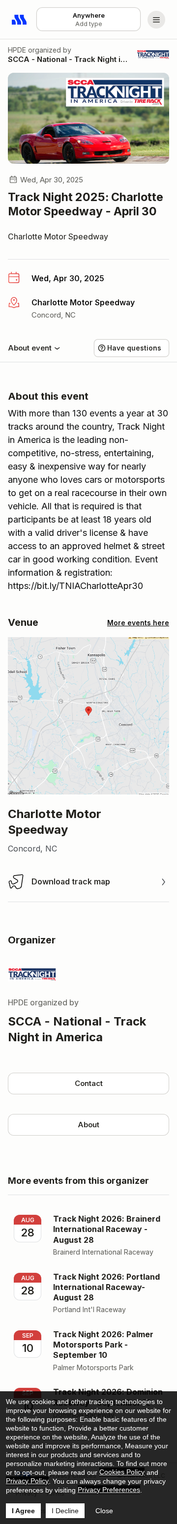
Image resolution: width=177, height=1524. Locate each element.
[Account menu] (156, 20)
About (88, 1124)
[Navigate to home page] (20, 19)
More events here (138, 622)
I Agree (23, 1511)
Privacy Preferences (109, 1490)
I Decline (65, 1511)
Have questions (134, 348)
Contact (89, 1083)
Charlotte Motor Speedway (58, 236)
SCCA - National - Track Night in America (69, 59)
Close (104, 1511)
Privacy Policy (27, 1481)
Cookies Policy (122, 1472)
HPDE (17, 50)
